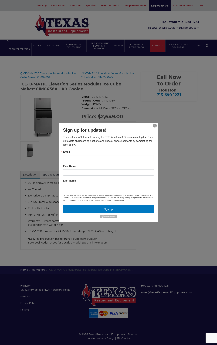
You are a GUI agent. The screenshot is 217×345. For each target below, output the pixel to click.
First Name (69, 166)
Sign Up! (108, 209)
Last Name (69, 180)
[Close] (155, 126)
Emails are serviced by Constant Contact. (110, 200)
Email (66, 151)
